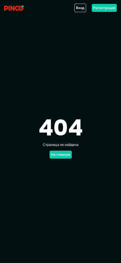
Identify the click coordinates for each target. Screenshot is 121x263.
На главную (60, 154)
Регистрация (104, 7)
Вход (80, 7)
